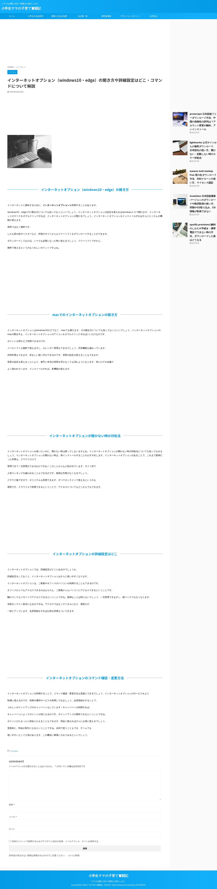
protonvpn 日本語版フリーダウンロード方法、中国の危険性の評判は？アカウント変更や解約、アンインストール (203, 121)
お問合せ (154, 16)
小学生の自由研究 (35, 16)
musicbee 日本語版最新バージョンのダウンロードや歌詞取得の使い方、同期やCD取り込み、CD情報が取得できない (203, 203)
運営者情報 (106, 16)
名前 (12, 804)
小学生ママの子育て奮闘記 (21, 8)
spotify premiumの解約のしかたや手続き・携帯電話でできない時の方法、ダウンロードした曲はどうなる (203, 232)
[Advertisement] (79, 43)
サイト (12, 829)
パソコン (14, 750)
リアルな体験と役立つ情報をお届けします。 (108, 881)
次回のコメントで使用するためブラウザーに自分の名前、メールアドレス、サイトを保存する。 (56, 841)
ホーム (12, 16)
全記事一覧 (83, 16)
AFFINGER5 (140, 885)
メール (13, 816)
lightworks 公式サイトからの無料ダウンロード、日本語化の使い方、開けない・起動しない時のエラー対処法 (203, 150)
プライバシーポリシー (130, 16)
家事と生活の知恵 (59, 16)
